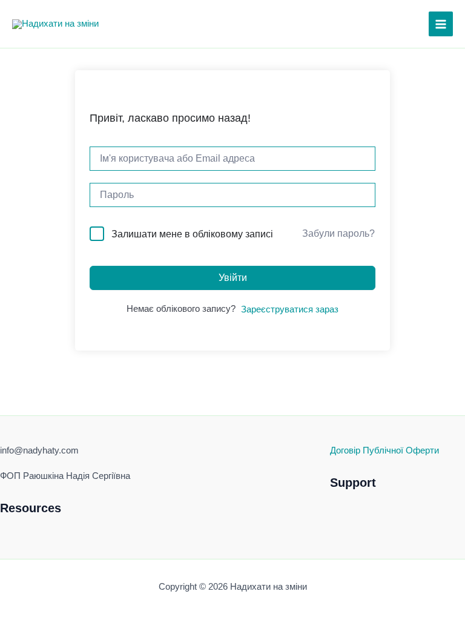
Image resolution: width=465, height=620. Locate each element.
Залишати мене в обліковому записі (192, 234)
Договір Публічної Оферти (384, 450)
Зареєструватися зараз (289, 309)
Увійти (233, 277)
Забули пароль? (338, 233)
